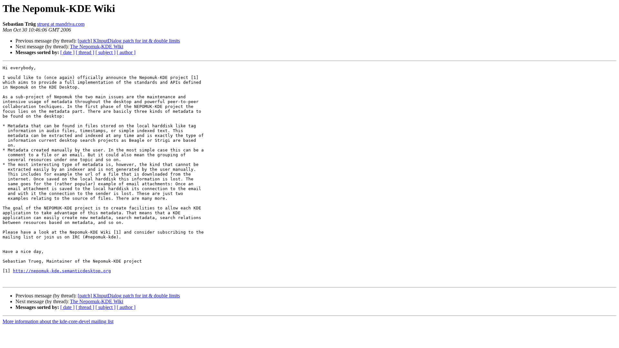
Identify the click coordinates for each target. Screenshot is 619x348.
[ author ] (126, 52)
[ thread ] (85, 52)
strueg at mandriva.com (60, 24)
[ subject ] (105, 52)
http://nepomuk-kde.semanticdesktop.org (62, 270)
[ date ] (67, 52)
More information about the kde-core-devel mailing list (58, 321)
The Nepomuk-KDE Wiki (96, 46)
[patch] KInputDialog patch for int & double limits (129, 41)
